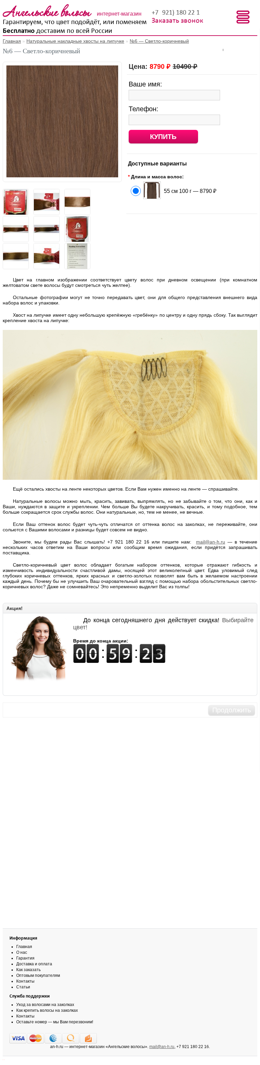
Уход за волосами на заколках (45, 1004)
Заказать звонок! (178, 21)
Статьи (23, 987)
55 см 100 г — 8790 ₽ (190, 191)
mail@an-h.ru (210, 542)
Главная (12, 41)
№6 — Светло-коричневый (159, 41)
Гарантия (25, 958)
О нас (21, 952)
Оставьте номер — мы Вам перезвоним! (54, 1022)
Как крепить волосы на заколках (47, 1010)
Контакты (25, 981)
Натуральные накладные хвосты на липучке (75, 41)
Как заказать (28, 969)
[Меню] (243, 17)
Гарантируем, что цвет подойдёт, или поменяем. (75, 22)
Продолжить (231, 710)
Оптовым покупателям (38, 975)
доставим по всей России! (58, 31)
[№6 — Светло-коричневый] (62, 175)
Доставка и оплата (34, 964)
